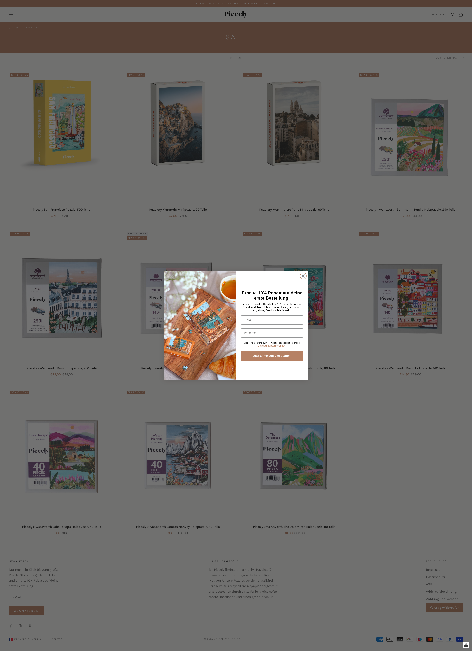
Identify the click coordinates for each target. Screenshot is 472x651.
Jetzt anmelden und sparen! (272, 355)
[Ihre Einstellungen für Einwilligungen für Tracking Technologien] (466, 645)
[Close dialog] (303, 276)
